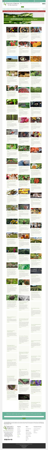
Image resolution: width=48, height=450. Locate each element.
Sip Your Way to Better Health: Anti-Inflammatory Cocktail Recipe (11, 181)
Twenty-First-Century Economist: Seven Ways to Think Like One (35, 275)
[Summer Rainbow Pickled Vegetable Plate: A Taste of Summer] (36, 134)
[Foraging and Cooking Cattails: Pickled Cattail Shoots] (12, 192)
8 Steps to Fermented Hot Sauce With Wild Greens (35, 185)
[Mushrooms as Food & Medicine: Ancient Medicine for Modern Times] (24, 348)
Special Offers (19, 434)
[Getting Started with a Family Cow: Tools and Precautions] (12, 58)
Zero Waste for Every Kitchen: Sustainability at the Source (11, 270)
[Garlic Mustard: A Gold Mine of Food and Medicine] (24, 266)
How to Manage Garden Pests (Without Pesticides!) (35, 78)
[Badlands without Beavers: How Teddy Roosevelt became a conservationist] (24, 297)
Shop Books (18, 428)
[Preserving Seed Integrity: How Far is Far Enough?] (36, 398)
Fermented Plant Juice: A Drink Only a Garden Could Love (35, 230)
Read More (8, 38)
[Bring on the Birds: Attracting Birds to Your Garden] (12, 281)
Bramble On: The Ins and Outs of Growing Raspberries (24, 124)
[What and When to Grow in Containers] (24, 381)
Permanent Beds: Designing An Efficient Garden (23, 256)
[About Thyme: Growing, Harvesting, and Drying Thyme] (36, 89)
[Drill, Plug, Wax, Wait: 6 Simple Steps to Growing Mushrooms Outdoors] (24, 314)
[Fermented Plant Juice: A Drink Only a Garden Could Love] (36, 225)
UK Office (27, 437)
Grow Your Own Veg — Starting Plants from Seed (36, 357)
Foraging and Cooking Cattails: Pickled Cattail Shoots (11, 197)
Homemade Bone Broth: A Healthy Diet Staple (11, 331)
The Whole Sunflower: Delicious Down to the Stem (36, 124)
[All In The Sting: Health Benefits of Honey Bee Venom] (36, 382)
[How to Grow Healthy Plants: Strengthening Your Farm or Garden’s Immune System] (12, 101)
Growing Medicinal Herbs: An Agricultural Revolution (35, 292)
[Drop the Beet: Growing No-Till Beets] (24, 221)
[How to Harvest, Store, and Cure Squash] (36, 44)
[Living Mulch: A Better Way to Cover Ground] (24, 105)
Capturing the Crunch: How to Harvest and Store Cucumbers (11, 93)
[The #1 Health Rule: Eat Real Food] (36, 304)
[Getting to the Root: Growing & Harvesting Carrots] (36, 29)
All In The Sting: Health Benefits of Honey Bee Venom (36, 387)
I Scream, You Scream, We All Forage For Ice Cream (23, 63)
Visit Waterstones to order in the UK (8, 0)
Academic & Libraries (28, 436)
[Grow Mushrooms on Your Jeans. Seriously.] (24, 162)
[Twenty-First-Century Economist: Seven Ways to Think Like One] (36, 270)
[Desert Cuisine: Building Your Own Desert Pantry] (36, 210)
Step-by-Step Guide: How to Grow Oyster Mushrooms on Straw (23, 196)
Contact (34, 431)
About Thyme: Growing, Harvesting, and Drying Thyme (35, 94)
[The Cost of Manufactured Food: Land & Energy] (36, 320)
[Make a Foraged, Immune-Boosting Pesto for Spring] (12, 249)
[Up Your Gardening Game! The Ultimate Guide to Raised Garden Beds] (12, 161)
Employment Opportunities (27, 430)
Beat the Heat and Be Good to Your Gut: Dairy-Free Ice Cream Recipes (35, 109)
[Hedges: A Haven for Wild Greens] (24, 365)
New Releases (19, 430)
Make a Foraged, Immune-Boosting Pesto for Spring (11, 254)
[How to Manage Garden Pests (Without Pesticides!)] (36, 73)
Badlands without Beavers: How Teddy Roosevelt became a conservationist (23, 302)
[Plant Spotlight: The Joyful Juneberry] (24, 148)
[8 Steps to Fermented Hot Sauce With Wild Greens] (36, 180)
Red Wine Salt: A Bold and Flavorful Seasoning (23, 34)
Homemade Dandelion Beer (11, 225)
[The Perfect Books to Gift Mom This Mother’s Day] (36, 256)
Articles (18, 435)
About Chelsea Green (28, 428)
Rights (26, 440)
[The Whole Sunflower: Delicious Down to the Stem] (36, 119)
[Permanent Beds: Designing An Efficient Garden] (24, 251)
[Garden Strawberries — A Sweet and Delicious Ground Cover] (24, 177)
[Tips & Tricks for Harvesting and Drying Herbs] (24, 206)
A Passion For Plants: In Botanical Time (10, 122)
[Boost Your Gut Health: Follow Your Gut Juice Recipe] (12, 73)
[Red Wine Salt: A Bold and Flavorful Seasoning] (24, 29)
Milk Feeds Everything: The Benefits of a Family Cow (11, 240)
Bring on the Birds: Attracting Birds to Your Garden (11, 286)
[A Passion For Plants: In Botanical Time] (12, 117)
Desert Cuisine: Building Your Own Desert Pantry (35, 215)
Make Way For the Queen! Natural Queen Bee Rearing (35, 63)
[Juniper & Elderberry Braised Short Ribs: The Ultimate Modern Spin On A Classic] (12, 387)
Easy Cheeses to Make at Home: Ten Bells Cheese (35, 371)
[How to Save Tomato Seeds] (12, 29)
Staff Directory (35, 432)
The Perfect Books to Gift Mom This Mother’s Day (35, 261)
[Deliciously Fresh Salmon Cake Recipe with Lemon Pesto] (24, 282)
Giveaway (18, 436)
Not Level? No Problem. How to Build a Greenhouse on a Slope (35, 244)
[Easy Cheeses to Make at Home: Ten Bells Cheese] (36, 366)
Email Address (24, 415)
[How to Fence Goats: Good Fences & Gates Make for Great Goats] (36, 195)
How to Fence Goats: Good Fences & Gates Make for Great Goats (35, 200)
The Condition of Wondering (23, 336)
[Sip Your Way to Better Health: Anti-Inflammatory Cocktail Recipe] (12, 176)
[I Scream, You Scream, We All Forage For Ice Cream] (24, 58)
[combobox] (40, 9)
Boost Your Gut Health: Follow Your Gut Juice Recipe (11, 78)
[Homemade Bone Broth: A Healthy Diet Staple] (12, 326)
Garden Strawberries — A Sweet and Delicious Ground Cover (23, 182)
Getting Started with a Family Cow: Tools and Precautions (11, 63)
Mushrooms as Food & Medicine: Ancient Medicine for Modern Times (24, 353)
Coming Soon (19, 431)
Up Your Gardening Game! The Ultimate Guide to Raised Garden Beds (12, 166)
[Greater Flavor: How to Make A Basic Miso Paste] (12, 355)
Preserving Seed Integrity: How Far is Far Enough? (35, 403)
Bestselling (18, 432)
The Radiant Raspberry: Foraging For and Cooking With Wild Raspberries (12, 48)
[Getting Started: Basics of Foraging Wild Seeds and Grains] (12, 341)
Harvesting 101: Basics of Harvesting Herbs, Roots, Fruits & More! (23, 94)
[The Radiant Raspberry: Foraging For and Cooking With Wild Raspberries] (12, 43)
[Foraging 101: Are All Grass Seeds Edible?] (24, 134)
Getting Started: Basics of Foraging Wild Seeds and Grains (12, 346)
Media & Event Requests (29, 433)
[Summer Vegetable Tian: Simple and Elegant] (24, 44)
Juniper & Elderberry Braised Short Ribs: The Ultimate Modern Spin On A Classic (11, 392)
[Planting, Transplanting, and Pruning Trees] (12, 312)
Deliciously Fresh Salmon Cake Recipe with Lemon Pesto (23, 287)
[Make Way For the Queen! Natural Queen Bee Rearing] (36, 58)
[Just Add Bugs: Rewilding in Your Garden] (12, 207)
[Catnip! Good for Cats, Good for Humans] (36, 336)
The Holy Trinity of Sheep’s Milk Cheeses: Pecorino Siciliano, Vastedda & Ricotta (24, 79)
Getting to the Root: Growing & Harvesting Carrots (35, 34)
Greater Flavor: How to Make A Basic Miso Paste (11, 360)
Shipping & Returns (36, 430)
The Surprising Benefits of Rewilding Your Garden (11, 377)
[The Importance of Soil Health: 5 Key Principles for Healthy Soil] (12, 297)
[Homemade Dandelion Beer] (12, 221)
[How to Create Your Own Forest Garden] (12, 146)
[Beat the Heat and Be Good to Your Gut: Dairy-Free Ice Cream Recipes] (36, 104)
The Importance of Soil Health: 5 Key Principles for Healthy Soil (12, 302)
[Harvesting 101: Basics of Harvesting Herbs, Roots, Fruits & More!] (24, 89)
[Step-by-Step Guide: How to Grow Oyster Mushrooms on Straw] (24, 191)
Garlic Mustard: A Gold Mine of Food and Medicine (23, 271)
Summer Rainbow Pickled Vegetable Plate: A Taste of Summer (35, 139)
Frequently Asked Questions (37, 428)
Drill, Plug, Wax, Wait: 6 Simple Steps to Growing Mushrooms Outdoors (24, 319)
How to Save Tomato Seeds (11, 33)
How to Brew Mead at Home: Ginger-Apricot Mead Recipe (35, 171)
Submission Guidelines (28, 432)
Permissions (27, 438)
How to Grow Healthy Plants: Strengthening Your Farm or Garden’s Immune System (11, 106)
